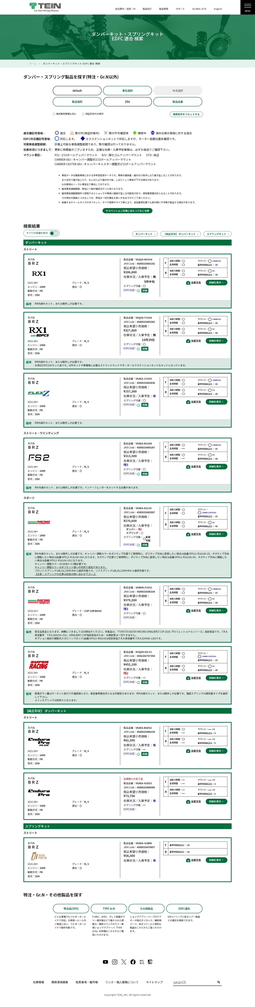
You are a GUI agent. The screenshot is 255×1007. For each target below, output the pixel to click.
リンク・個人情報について (122, 982)
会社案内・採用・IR (125, 8)
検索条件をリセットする (186, 114)
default (77, 90)
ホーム (32, 63)
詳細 (144, 290)
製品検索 (163, 8)
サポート (180, 8)
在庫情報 (38, 982)
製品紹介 (147, 8)
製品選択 (77, 101)
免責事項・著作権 (87, 982)
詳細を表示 (215, 282)
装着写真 (196, 282)
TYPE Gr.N (109, 908)
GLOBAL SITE (199, 8)
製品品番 (178, 101)
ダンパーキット (143, 234)
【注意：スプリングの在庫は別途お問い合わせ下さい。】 (66, 574)
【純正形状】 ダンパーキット (180, 234)
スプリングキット (216, 234)
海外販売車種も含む (66, 113)
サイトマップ (154, 982)
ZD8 (127, 101)
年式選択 (178, 90)
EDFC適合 (184, 908)
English (218, 8)
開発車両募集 (60, 982)
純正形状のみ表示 (94, 113)
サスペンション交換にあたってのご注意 (127, 210)
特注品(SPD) (71, 908)
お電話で (146, 149)
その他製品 (146, 908)
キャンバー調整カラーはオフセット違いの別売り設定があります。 (71, 567)
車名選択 (127, 90)
